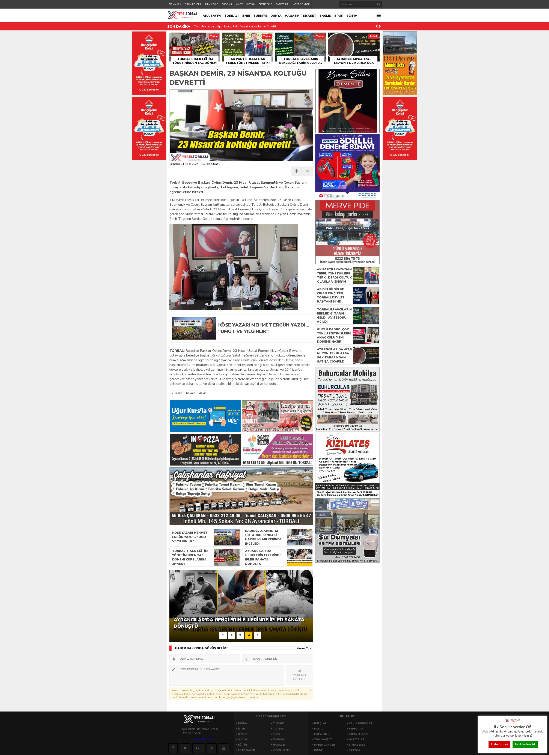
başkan (190, 393)
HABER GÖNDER (301, 4)
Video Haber (281, 750)
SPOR (338, 16)
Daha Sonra (499, 744)
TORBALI (231, 16)
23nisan (177, 393)
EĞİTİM (352, 16)
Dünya (242, 723)
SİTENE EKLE (265, 4)
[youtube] (224, 748)
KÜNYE (239, 4)
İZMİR (246, 16)
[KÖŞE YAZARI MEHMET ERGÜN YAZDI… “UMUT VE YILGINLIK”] (262, 338)
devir (202, 393)
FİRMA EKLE (211, 4)
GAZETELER (282, 4)
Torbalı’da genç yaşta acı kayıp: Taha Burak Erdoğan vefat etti (236, 26)
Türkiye (278, 723)
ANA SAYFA (212, 16)
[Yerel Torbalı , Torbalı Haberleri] (512, 722)
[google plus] (198, 748)
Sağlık (242, 739)
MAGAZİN (292, 16)
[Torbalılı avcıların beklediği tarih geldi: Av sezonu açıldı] (300, 37)
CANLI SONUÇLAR (360, 723)
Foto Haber (246, 750)
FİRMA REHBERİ (193, 4)
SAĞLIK (325, 16)
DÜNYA (276, 16)
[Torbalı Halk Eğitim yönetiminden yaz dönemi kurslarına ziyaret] (194, 37)
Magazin (279, 744)
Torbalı (278, 728)
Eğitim (242, 744)
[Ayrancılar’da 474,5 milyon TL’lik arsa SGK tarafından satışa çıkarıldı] (354, 37)
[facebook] (173, 748)
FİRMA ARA (175, 4)
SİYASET (309, 16)
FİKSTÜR (319, 728)
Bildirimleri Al (525, 744)
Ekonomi (279, 739)
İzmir (241, 728)
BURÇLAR (227, 4)
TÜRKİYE (260, 16)
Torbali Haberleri (199, 739)
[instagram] (211, 748)
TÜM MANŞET (323, 739)
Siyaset (243, 734)
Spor (276, 734)
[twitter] (185, 748)
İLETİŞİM (250, 4)
